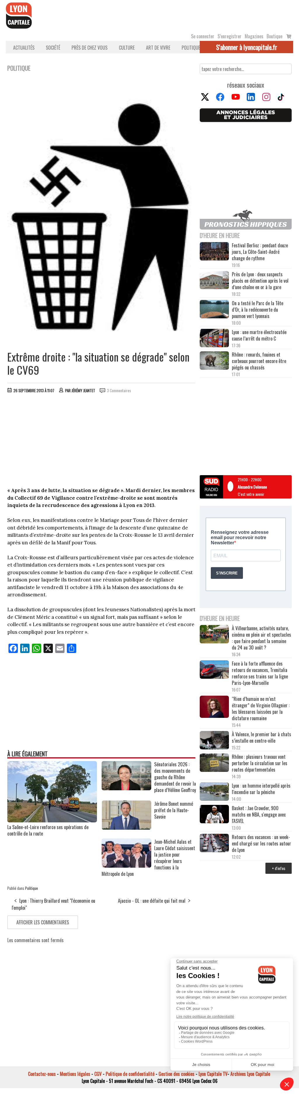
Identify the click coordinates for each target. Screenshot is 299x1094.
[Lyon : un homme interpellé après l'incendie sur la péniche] (214, 792)
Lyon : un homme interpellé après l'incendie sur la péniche (261, 788)
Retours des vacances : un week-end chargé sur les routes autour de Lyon (261, 843)
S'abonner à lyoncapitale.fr (246, 47)
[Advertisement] (101, 441)
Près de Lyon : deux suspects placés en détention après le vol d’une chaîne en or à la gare (260, 280)
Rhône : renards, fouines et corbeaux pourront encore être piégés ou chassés (259, 361)
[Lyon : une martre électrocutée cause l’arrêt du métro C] (214, 338)
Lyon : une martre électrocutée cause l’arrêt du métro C (259, 335)
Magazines (254, 36)
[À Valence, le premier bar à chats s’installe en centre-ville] (214, 741)
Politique (191, 47)
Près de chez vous (89, 47)
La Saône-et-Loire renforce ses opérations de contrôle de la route (47, 830)
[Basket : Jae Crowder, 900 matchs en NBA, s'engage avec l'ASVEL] (214, 814)
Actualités (23, 47)
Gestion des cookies (176, 1073)
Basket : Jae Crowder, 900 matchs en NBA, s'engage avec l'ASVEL (259, 814)
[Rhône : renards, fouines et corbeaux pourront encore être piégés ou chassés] (214, 361)
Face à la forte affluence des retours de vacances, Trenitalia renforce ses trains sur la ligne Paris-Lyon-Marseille (260, 673)
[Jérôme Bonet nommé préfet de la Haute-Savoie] (126, 827)
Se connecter (202, 36)
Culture (127, 47)
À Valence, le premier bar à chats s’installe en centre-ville (261, 737)
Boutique (274, 36)
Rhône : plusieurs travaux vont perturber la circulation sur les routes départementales (259, 763)
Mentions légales (75, 1073)
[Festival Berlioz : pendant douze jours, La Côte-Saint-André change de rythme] (214, 252)
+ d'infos (278, 868)
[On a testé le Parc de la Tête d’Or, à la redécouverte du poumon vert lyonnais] (214, 309)
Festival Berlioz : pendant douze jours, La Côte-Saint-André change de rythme (260, 251)
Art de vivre (158, 47)
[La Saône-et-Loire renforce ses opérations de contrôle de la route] (52, 820)
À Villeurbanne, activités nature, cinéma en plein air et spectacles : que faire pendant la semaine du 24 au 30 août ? (261, 638)
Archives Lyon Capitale (250, 1073)
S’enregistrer (229, 36)
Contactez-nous (42, 1073)
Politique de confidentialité (130, 1073)
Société (53, 47)
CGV (98, 1073)
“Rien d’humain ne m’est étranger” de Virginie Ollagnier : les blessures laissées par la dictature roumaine (261, 708)
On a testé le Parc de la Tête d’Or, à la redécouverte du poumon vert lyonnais (257, 309)
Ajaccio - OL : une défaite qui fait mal (151, 900)
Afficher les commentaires (42, 922)
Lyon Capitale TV (213, 1073)
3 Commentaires (119, 390)
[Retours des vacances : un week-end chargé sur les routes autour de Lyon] (214, 843)
